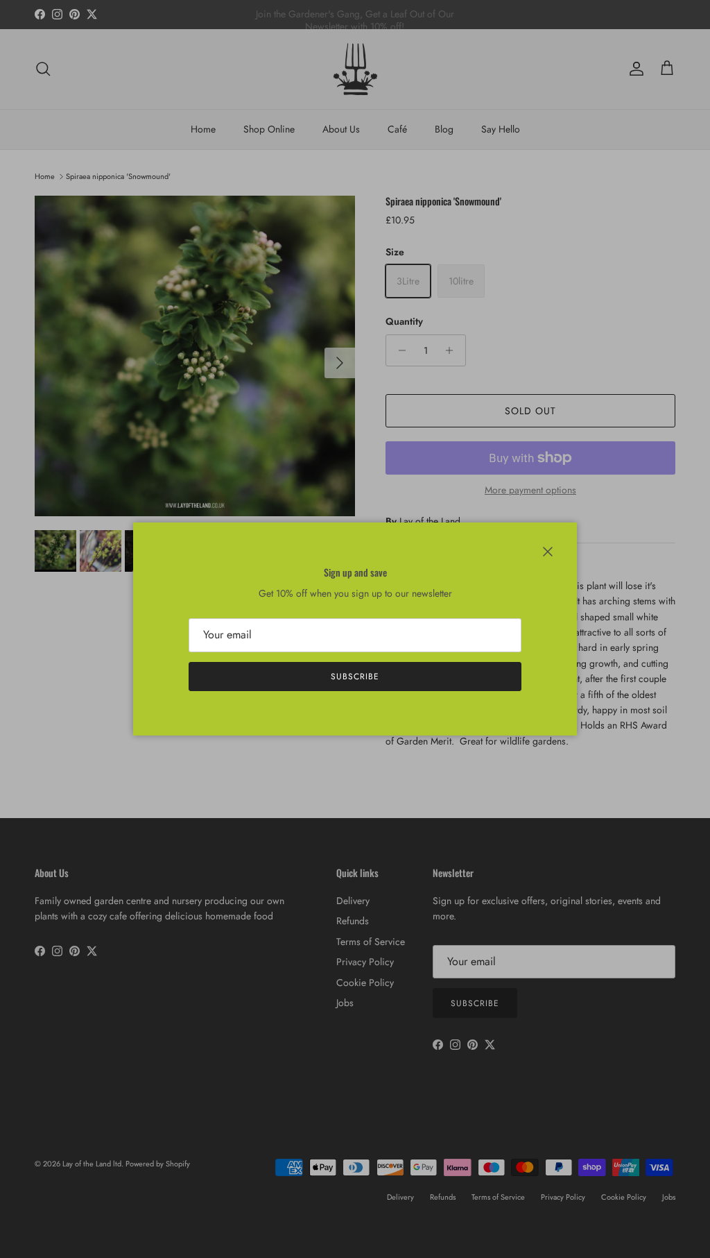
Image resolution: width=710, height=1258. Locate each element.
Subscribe (355, 676)
